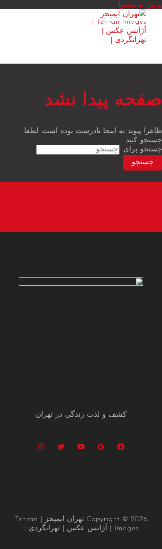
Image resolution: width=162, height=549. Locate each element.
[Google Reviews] (101, 449)
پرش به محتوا (140, 5)
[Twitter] (61, 449)
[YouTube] (81, 449)
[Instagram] (41, 449)
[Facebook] (121, 449)
